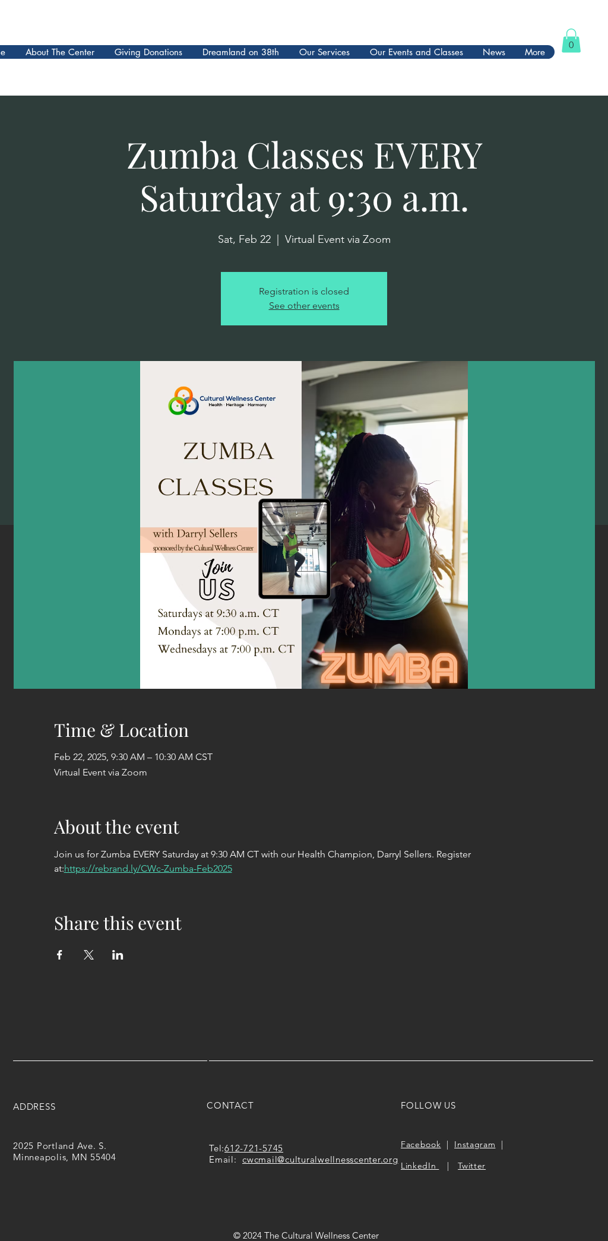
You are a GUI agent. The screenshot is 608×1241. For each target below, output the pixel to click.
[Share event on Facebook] (59, 955)
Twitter (472, 1165)
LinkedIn (420, 1165)
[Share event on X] (88, 955)
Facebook (421, 1144)
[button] (571, 41)
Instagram (474, 1144)
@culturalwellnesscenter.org (337, 1159)
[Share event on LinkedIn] (118, 955)
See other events (304, 305)
